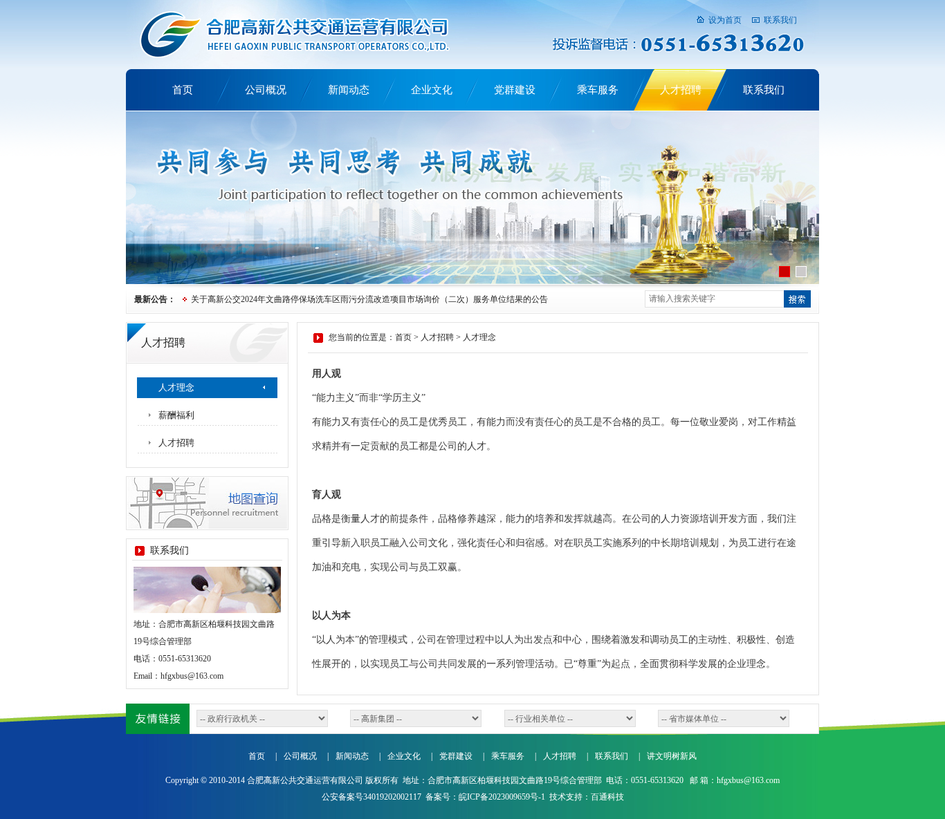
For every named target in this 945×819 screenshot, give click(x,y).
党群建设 (514, 89)
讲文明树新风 (672, 756)
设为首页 (725, 20)
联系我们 (780, 20)
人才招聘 (680, 89)
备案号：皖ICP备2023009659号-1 (485, 797)
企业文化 (431, 89)
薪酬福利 (176, 415)
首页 (182, 89)
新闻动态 (348, 89)
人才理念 (176, 387)
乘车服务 (597, 89)
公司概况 (265, 89)
